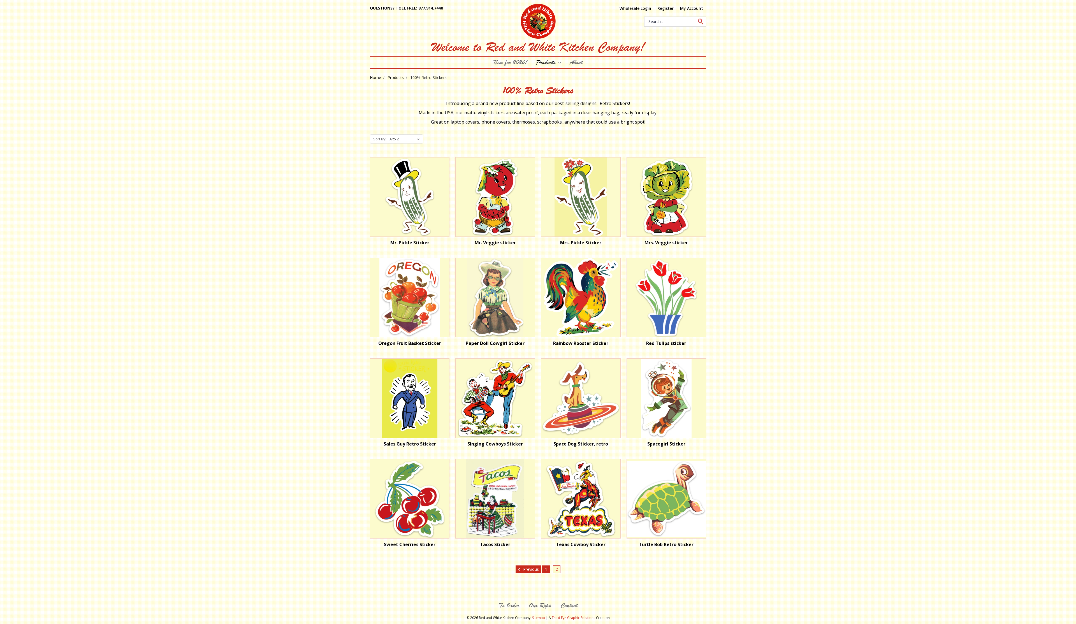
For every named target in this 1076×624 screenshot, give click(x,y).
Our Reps (540, 605)
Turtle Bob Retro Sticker (666, 544)
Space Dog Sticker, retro (580, 444)
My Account (691, 8)
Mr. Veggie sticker (495, 243)
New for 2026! (510, 62)
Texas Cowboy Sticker (581, 544)
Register (665, 8)
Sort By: (379, 138)
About (576, 62)
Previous (530, 569)
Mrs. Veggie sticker (666, 243)
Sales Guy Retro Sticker (410, 444)
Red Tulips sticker (666, 343)
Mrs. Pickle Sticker (580, 243)
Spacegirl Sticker (666, 444)
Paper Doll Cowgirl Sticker (495, 343)
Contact (569, 605)
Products (546, 62)
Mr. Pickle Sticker (409, 243)
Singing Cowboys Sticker (495, 444)
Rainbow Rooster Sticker (580, 343)
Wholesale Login (635, 8)
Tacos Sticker (495, 544)
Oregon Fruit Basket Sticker (409, 343)
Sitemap (538, 617)
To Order (508, 605)
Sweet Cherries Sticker (409, 544)
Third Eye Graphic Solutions (573, 617)
